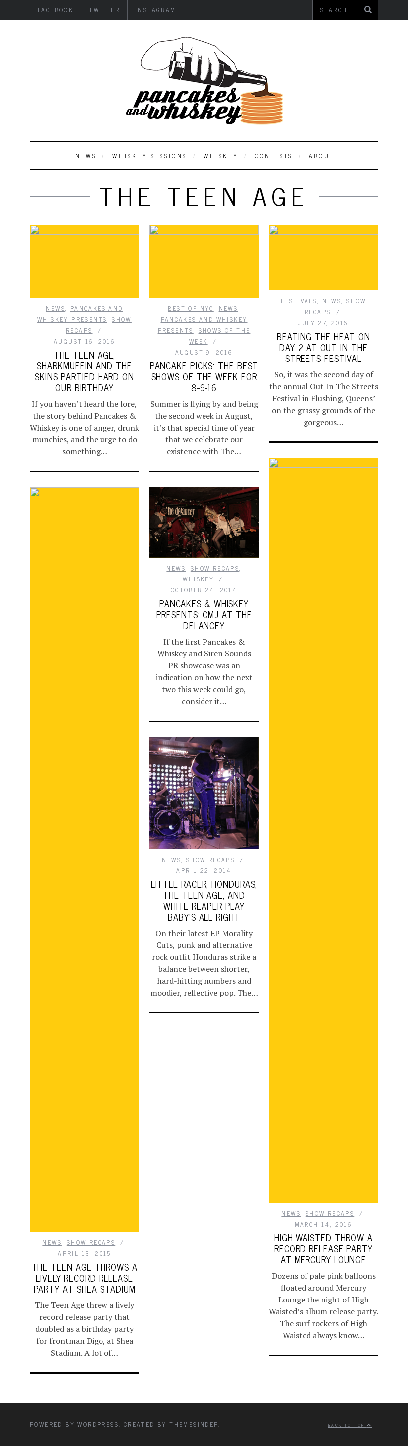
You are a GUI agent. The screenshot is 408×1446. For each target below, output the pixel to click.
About (321, 156)
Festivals (299, 301)
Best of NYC (190, 308)
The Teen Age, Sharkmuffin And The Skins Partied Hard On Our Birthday (84, 371)
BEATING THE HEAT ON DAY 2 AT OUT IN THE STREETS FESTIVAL (323, 347)
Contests (274, 156)
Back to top (347, 1424)
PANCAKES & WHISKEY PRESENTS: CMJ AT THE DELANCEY (204, 614)
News (85, 156)
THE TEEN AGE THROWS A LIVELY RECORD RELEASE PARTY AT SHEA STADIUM (85, 1277)
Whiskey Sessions (149, 156)
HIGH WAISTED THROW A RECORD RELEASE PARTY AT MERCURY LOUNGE (323, 1248)
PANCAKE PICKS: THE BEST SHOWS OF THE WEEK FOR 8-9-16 (204, 376)
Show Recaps (330, 1213)
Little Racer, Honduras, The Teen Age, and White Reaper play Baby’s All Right (204, 900)
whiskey (221, 156)
